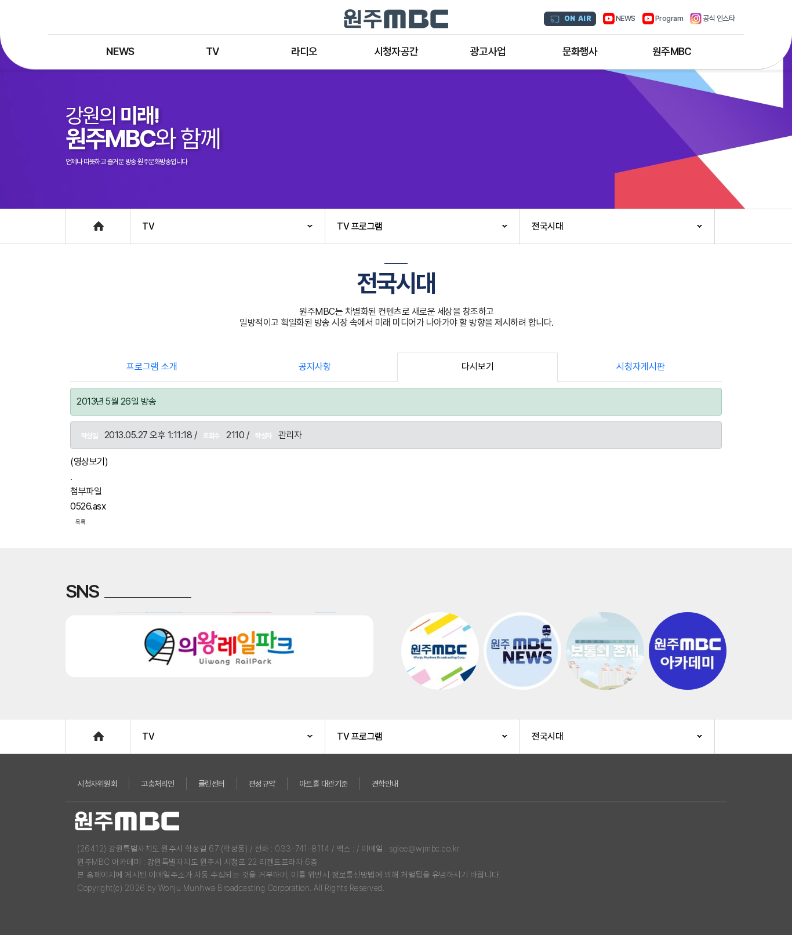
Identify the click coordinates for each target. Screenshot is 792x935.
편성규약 (262, 783)
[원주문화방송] (396, 18)
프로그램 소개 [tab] (151, 366)
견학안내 (385, 783)
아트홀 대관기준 (323, 783)
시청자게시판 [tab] (640, 366)
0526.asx (88, 506)
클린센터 (211, 783)
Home (77, 220)
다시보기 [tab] (478, 366)
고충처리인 (158, 783)
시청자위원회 (97, 783)
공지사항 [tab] (315, 366)
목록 (80, 521)
